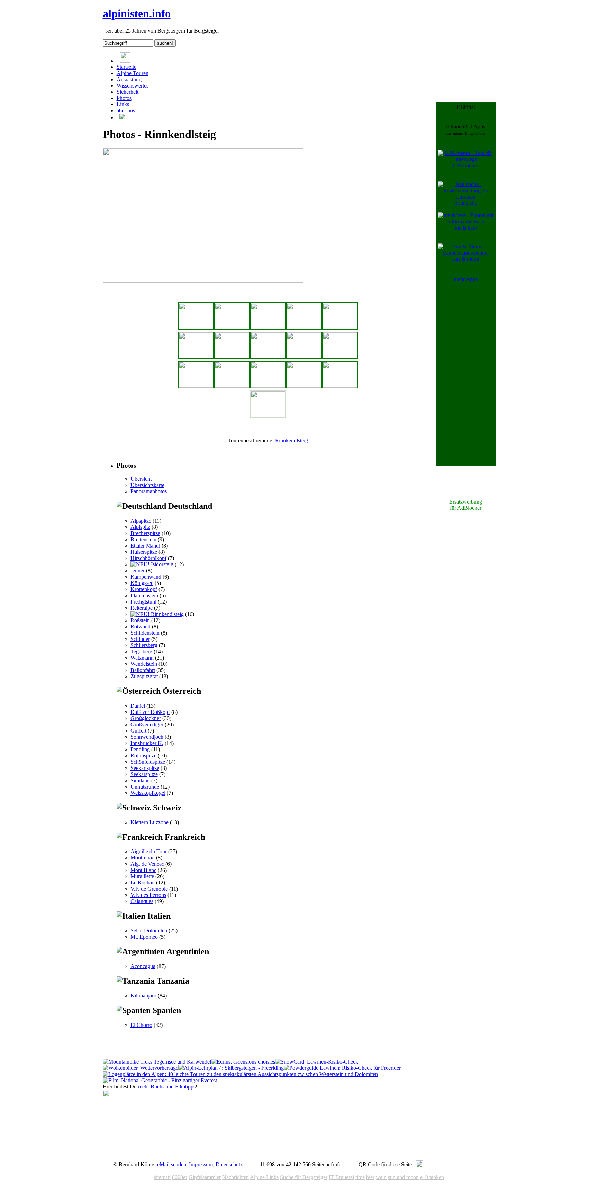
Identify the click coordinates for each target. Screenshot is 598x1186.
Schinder (140, 639)
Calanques (141, 901)
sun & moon (465, 259)
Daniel (137, 706)
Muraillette (142, 876)
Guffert (138, 731)
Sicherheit (127, 92)
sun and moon (403, 1177)
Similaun (140, 780)
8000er (179, 1177)
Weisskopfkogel (147, 793)
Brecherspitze (145, 533)
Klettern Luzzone (149, 822)
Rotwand (140, 626)
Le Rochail (142, 882)
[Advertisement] (465, 393)
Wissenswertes (132, 86)
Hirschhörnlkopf (148, 558)
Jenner (137, 570)
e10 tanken (432, 1177)
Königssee (141, 583)
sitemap (162, 1177)
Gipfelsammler (205, 1177)
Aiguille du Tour (148, 851)
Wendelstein (143, 664)
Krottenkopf (143, 589)
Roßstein (140, 620)
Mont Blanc (143, 870)
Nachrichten (235, 1177)
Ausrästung (129, 79)
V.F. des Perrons (148, 895)
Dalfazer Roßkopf (150, 712)
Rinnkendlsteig (291, 440)
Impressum (201, 1164)
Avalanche (465, 203)
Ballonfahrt (142, 670)
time (360, 1177)
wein (381, 1177)
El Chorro (141, 1025)
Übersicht (141, 479)
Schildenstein (145, 633)
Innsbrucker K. (146, 743)
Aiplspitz (140, 527)
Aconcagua (142, 966)
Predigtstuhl (143, 602)
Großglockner (145, 718)
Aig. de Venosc (147, 864)
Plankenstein (144, 595)
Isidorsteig (161, 564)
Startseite (126, 67)
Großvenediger (146, 724)
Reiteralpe (141, 608)
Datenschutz (229, 1164)
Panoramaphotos (148, 491)
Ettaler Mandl (145, 546)
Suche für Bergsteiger (303, 1177)
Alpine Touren (132, 73)
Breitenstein (143, 539)
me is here (466, 228)
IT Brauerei (341, 1177)
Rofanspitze (143, 756)
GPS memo (465, 165)
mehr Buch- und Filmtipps (167, 1087)
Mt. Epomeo (144, 937)
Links (123, 104)
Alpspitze (140, 521)
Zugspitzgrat (144, 676)
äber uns (126, 110)
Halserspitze (143, 552)
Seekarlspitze (144, 768)
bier (370, 1177)
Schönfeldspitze (147, 762)
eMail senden (171, 1164)
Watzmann (142, 658)
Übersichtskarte (147, 485)
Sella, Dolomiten (148, 931)
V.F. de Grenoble (149, 889)
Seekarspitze (144, 774)
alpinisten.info (137, 13)
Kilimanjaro (143, 996)
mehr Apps (466, 279)
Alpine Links (264, 1177)
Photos (124, 98)
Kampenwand (145, 577)
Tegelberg (141, 651)
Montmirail (142, 858)
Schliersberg (143, 645)
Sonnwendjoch (146, 737)
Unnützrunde (144, 787)
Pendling (140, 749)
